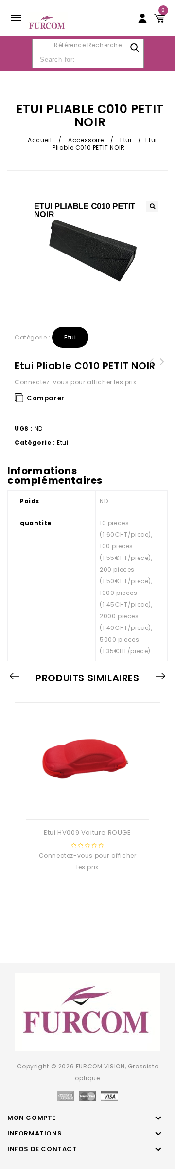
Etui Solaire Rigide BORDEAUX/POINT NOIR (151, 373)
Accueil (40, 140)
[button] (152, 206)
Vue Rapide (86, 804)
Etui (125, 140)
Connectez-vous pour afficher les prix (75, 382)
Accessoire (86, 140)
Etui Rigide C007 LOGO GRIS (162, 367)
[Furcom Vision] (47, 22)
